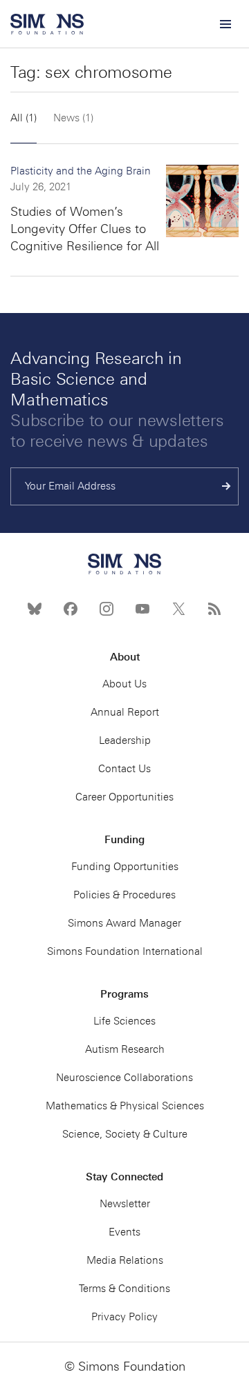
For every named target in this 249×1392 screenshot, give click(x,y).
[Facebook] (70, 609)
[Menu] (225, 24)
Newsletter (125, 1204)
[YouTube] (142, 609)
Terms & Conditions (124, 1288)
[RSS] (214, 609)
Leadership (125, 740)
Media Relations (124, 1260)
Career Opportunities (124, 797)
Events (124, 1232)
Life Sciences (124, 1021)
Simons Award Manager (124, 923)
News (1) (73, 118)
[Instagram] (106, 609)
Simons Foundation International (125, 951)
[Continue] (226, 486)
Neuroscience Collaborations (124, 1077)
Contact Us (124, 769)
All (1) (23, 118)
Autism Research (125, 1049)
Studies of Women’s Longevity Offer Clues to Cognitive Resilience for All (84, 229)
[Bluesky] (35, 609)
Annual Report (125, 712)
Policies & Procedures (124, 895)
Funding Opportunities (124, 866)
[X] (178, 609)
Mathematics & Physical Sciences (125, 1106)
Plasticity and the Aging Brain (80, 171)
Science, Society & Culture (124, 1134)
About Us (124, 684)
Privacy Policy (124, 1317)
